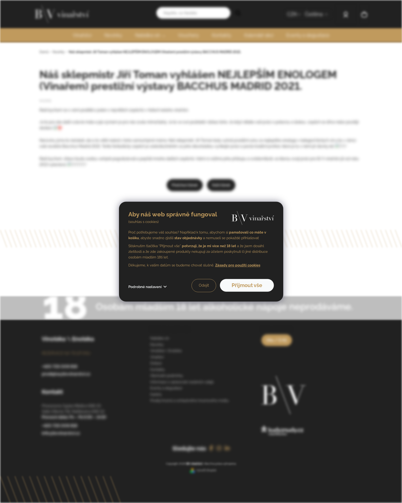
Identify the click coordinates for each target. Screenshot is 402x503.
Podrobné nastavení (145, 287)
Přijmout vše (247, 285)
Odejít (204, 285)
